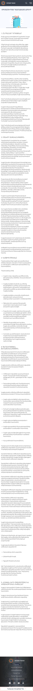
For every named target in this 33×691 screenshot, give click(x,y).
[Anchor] (23, 683)
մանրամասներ (23, 621)
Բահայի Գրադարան (16, 676)
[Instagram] (14, 683)
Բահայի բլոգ (16, 673)
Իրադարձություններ (16, 670)
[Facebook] (10, 683)
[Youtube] (19, 683)
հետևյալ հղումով (16, 573)
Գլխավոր (16, 664)
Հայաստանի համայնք (16, 667)
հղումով (29, 629)
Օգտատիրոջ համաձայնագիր (16, 679)
